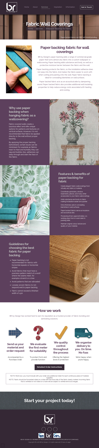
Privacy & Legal (66, 442)
